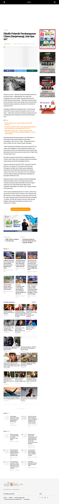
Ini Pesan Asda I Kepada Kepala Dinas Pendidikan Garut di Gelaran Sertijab (32, 452)
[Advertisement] (29, 17)
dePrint (5, 497)
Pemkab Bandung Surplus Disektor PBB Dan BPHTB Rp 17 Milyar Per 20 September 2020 (14, 452)
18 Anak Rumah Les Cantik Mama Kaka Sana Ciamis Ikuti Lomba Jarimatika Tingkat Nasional (21, 263)
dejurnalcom (7, 43)
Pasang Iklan (27, 499)
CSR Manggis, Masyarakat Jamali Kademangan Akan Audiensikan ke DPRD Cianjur (14, 419)
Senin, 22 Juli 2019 (15, 441)
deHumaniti (19, 282)
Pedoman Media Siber (20, 497)
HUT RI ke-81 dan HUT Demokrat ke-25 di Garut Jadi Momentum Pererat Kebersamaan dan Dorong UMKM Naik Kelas (33, 265)
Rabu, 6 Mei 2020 (32, 467)
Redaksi (11, 497)
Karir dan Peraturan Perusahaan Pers (13, 499)
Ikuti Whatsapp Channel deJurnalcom (20, 209)
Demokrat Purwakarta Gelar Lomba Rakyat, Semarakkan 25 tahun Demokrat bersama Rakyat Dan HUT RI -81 (21, 289)
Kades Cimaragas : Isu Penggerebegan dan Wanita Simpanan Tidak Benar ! (14, 437)
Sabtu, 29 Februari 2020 (18, 43)
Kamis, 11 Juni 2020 (15, 470)
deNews (6, 30)
